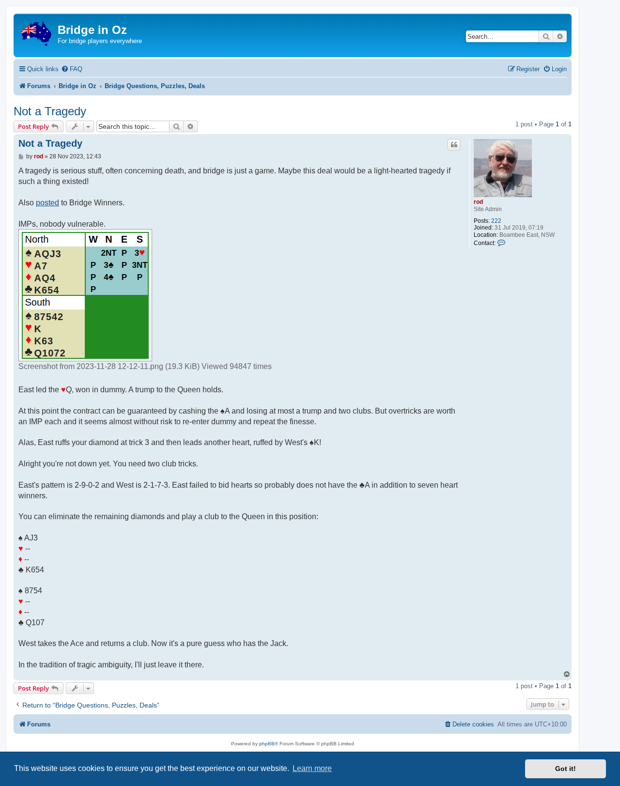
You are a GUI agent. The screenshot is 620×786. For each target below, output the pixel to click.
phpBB (267, 743)
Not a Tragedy (50, 111)
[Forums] (37, 31)
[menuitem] (71, 69)
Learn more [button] (312, 768)
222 (496, 220)
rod (478, 202)
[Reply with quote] (454, 145)
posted (47, 203)
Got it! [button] (565, 768)
